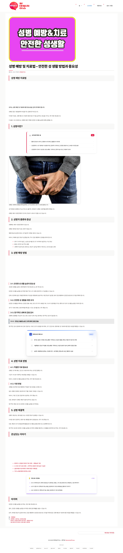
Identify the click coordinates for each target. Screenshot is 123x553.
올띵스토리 (53, 548)
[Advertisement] (61, 93)
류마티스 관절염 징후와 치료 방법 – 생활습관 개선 (27, 463)
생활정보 (99, 6)
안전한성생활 (23, 519)
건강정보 (89, 6)
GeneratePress (70, 540)
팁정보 (59, 548)
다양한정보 (85, 548)
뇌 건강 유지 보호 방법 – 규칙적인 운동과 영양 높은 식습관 (29, 466)
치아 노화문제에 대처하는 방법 (22, 471)
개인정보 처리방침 (109, 533)
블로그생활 (110, 6)
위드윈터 (91, 548)
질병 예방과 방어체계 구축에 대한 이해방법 (25, 468)
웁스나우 (46, 548)
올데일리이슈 (38, 548)
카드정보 (65, 548)
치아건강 (77, 548)
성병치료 (17, 519)
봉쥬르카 (71, 548)
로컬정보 (31, 548)
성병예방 (13, 519)
